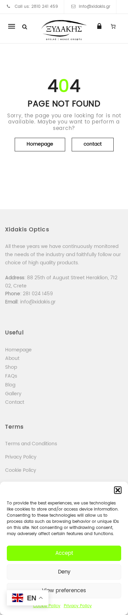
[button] (117, 490)
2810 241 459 (44, 6)
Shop (11, 367)
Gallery (13, 394)
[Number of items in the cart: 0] (113, 26)
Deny (64, 572)
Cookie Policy (20, 470)
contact (93, 144)
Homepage (40, 144)
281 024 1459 (38, 294)
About (12, 358)
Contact (14, 402)
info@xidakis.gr (94, 6)
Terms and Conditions (31, 444)
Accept (64, 553)
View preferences (64, 590)
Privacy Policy (78, 606)
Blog (10, 385)
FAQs (11, 376)
